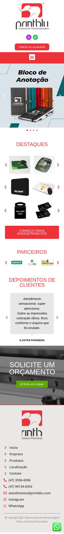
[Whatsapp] (35, 37)
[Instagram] (28, 37)
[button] (32, 57)
